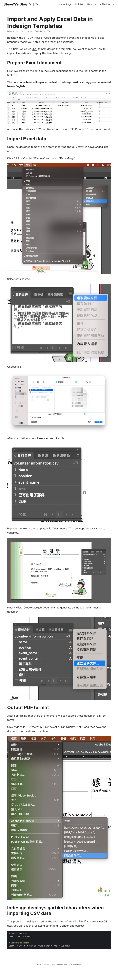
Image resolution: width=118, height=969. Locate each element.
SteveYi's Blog (15, 4)
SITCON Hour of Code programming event (50, 37)
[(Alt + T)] (30, 4)
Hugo (68, 965)
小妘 (34, 48)
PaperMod (77, 965)
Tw (37, 4)
